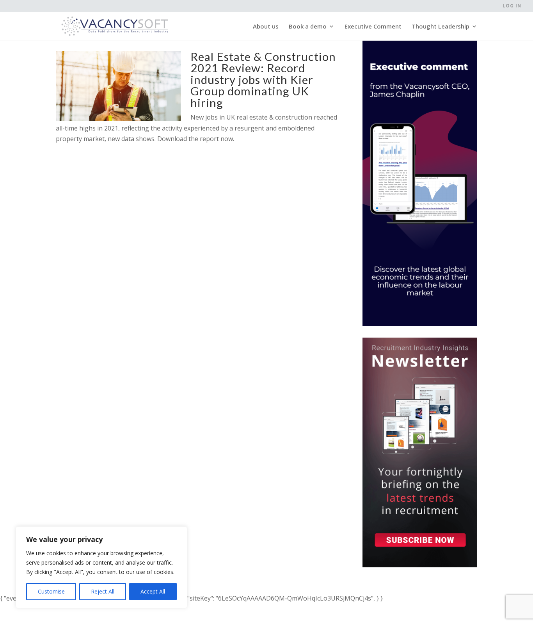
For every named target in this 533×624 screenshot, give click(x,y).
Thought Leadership (440, 26)
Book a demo (308, 26)
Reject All (102, 591)
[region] (101, 567)
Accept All (152, 591)
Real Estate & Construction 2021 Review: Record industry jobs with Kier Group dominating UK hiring (263, 79)
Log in (512, 6)
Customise (51, 591)
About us (266, 26)
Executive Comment (373, 26)
